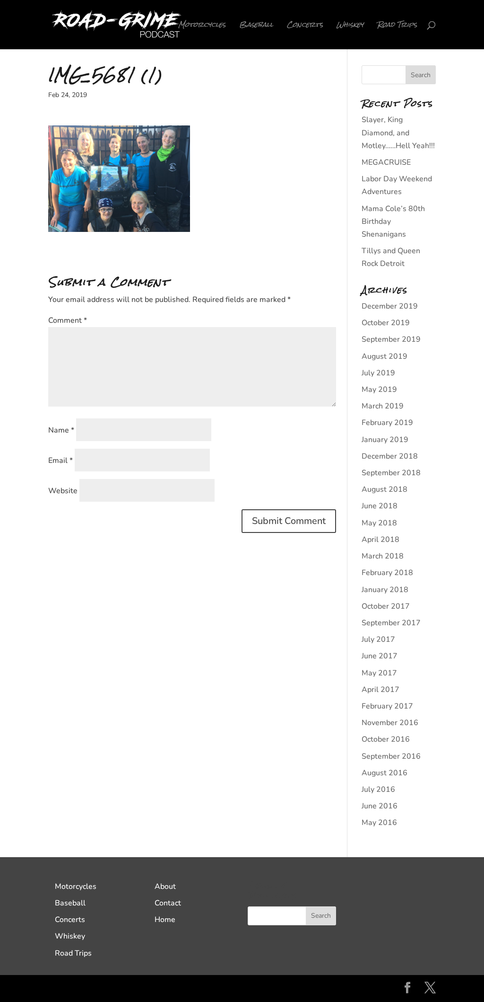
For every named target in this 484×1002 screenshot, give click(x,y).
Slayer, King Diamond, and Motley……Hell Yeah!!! (398, 133)
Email (60, 460)
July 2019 (378, 373)
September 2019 (391, 339)
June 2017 (380, 656)
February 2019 (387, 422)
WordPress (218, 988)
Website (63, 491)
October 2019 (386, 323)
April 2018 (380, 539)
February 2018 (387, 573)
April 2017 (380, 689)
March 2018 (383, 556)
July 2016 (378, 789)
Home (165, 919)
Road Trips (397, 26)
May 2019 (379, 389)
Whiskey (350, 26)
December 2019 (390, 306)
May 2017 (379, 673)
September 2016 (391, 756)
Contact (168, 903)
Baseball (256, 26)
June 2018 (380, 506)
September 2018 (391, 473)
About (165, 886)
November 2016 (390, 723)
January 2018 (385, 590)
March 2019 (383, 406)
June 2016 (380, 806)
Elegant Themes (121, 988)
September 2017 (391, 623)
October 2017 (386, 606)
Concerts (305, 26)
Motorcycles (201, 26)
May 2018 (379, 523)
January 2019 (385, 439)
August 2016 (384, 773)
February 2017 (387, 706)
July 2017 (378, 639)
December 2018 (390, 456)
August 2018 (384, 489)
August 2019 (384, 356)
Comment (67, 320)
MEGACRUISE (386, 162)
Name (61, 430)
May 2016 (379, 822)
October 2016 (386, 739)
